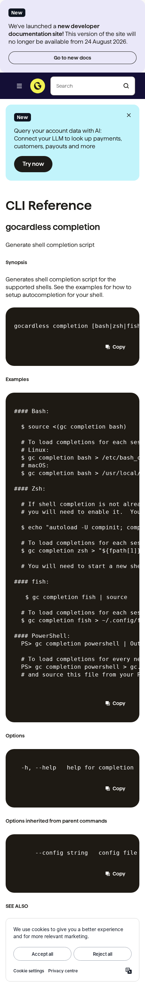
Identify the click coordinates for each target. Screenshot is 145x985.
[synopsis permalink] (30, 262)
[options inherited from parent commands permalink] (110, 821)
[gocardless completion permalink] (103, 228)
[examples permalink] (32, 379)
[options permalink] (28, 736)
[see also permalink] (31, 906)
